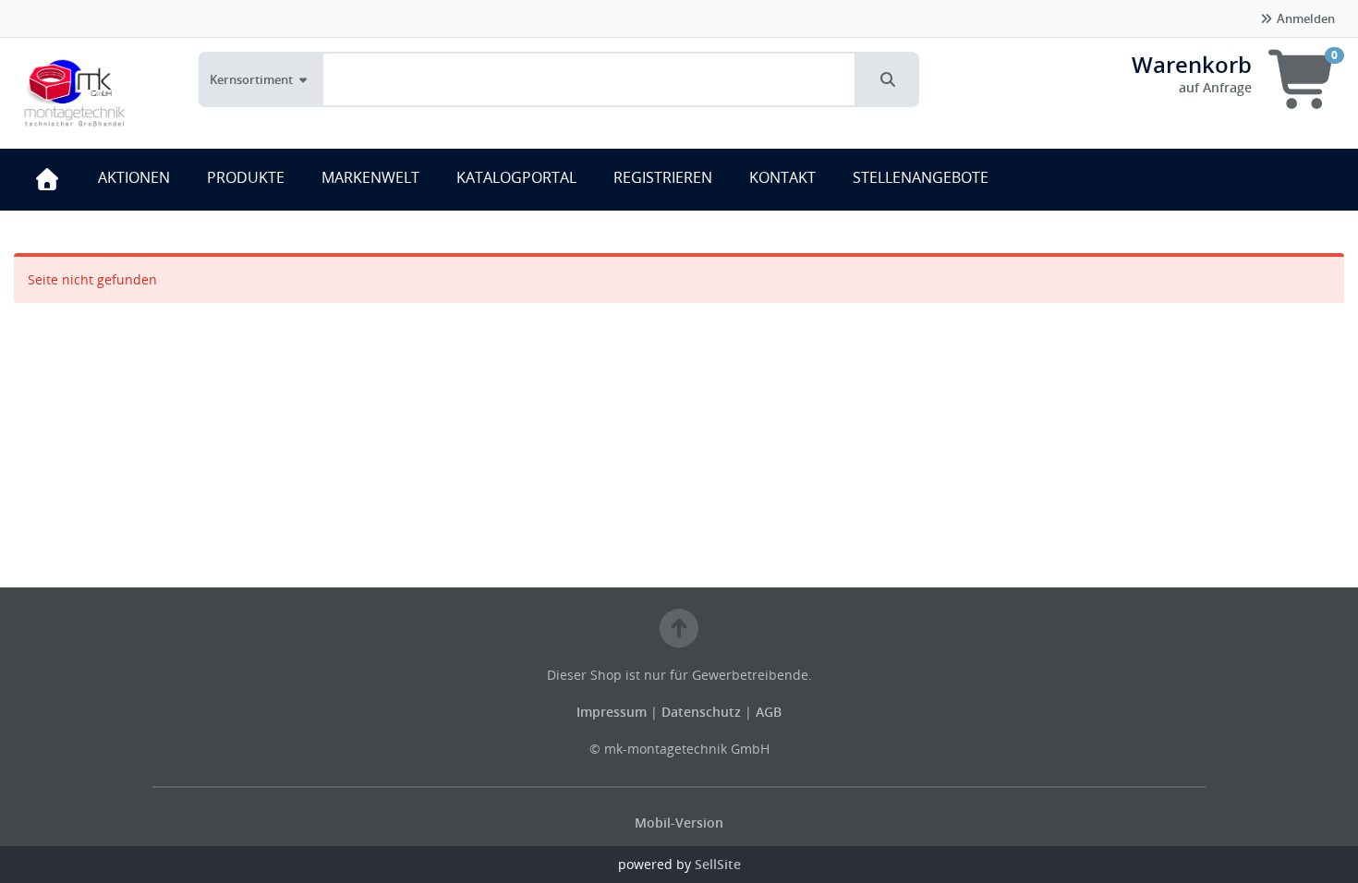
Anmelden (1304, 18)
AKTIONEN (134, 177)
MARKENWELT (370, 177)
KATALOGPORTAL (516, 177)
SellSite (718, 864)
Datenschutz (701, 711)
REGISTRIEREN (662, 177)
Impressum (613, 711)
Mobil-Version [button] (679, 822)
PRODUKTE (246, 177)
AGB (769, 711)
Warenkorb (1192, 64)
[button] (887, 79)
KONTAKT (782, 177)
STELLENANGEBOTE (920, 177)
